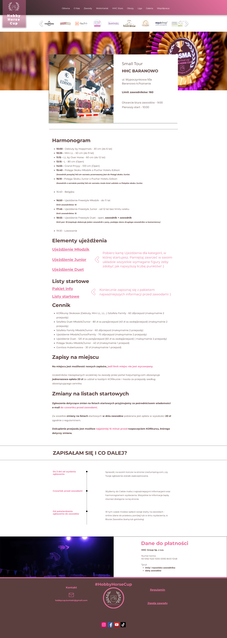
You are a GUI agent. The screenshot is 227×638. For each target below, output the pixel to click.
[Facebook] (110, 624)
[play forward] (186, 23)
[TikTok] (123, 624)
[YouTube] (116, 624)
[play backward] (41, 23)
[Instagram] (103, 624)
